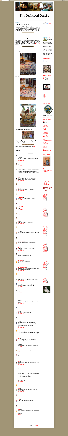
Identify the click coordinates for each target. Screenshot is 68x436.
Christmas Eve (45, 149)
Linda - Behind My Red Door (21, 206)
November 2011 (45, 250)
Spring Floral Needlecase (46, 131)
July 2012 (44, 242)
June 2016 (44, 198)
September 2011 (45, 252)
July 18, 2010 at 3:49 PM (21, 364)
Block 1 (45, 94)
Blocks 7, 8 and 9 (46, 100)
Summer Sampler (45, 126)
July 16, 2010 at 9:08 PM (21, 209)
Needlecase (45, 182)
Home (28, 417)
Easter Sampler (45, 147)
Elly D (18, 404)
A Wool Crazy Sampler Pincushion (47, 140)
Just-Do (19, 388)
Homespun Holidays (45, 135)
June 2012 (44, 243)
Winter (44, 139)
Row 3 (44, 79)
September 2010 (45, 263)
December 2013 (45, 226)
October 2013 (45, 228)
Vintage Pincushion (45, 130)
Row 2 (44, 78)
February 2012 (45, 247)
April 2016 (44, 200)
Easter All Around (45, 133)
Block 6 (45, 99)
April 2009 (44, 279)
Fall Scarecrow (45, 125)
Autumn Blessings (45, 142)
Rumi (18, 177)
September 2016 (45, 195)
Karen (18, 321)
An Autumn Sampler (45, 136)
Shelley (19, 188)
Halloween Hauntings (46, 151)
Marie (18, 311)
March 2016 (44, 201)
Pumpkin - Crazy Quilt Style (47, 181)
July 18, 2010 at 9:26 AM (21, 346)
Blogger (37, 425)
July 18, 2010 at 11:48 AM (21, 351)
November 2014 (45, 216)
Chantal (19, 361)
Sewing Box (45, 183)
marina (18, 247)
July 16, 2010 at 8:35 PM (21, 185)
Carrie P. (19, 399)
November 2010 (45, 261)
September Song (45, 137)
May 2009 (44, 278)
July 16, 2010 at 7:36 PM (21, 165)
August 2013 (44, 230)
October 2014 (45, 217)
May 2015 (44, 210)
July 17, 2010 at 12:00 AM (21, 250)
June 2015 (44, 209)
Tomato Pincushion (46, 184)
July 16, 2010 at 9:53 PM (21, 223)
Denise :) (19, 231)
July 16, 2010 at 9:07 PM (21, 204)
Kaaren (49, 37)
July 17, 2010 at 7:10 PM (21, 327)
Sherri (18, 221)
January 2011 (45, 259)
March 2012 (44, 246)
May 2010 (44, 267)
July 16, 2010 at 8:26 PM (21, 180)
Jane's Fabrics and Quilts (21, 241)
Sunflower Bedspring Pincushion (48, 170)
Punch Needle (46, 171)
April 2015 (44, 211)
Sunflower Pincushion (46, 173)
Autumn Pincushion (45, 128)
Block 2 (45, 95)
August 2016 (44, 196)
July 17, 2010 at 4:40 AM (21, 280)
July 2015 (44, 208)
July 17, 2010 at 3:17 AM (21, 270)
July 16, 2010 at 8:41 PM (21, 199)
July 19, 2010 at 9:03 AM (21, 391)
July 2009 (44, 276)
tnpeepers (19, 409)
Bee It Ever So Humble (46, 144)
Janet (18, 338)
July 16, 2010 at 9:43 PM (21, 214)
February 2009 (45, 281)
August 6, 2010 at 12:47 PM (21, 414)
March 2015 (44, 212)
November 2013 (45, 227)
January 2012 (45, 248)
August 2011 (44, 253)
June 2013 (44, 232)
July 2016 (44, 197)
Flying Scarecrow (45, 132)
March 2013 (44, 235)
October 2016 (45, 194)
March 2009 (44, 280)
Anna (18, 216)
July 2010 (44, 265)
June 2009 (44, 277)
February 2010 (45, 270)
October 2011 (45, 251)
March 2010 (44, 269)
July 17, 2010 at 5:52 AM (21, 286)
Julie (18, 168)
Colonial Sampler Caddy (46, 138)
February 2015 (45, 213)
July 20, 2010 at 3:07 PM (21, 402)
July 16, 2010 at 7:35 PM (21, 160)
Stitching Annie (45, 146)
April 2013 (44, 234)
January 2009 (45, 282)
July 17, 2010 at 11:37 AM (21, 313)
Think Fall (44, 129)
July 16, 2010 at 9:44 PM (21, 218)
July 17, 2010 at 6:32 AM (21, 292)
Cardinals (44, 121)
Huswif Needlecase (45, 143)
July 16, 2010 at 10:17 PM (21, 234)
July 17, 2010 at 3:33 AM (21, 275)
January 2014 (45, 225)
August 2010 (44, 264)
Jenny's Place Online (20, 278)
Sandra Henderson (20, 260)
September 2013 (45, 229)
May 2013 (44, 233)
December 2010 (45, 260)
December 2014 (45, 215)
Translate (49, 23)
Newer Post (17, 417)
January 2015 (45, 214)
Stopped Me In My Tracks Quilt (47, 119)
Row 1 (44, 77)
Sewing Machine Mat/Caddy (47, 172)
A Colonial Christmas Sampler (47, 150)
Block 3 (45, 96)
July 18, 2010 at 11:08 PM (21, 381)
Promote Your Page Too (46, 61)
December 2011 (45, 249)
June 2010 (44, 266)
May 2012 (44, 244)
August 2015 (44, 207)
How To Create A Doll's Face (47, 179)
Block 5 (45, 98)
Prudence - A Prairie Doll (47, 180)
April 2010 (44, 268)
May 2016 (44, 199)
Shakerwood (19, 353)
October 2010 (45, 262)
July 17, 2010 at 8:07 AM (21, 303)
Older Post (39, 417)
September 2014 (45, 218)
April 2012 (44, 245)
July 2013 (44, 231)
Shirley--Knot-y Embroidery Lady (22, 267)
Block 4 (45, 97)
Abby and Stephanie (20, 197)
